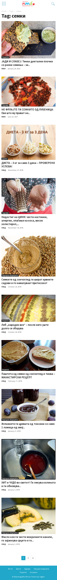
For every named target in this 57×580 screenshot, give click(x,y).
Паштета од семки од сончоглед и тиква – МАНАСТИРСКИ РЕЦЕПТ (28, 375)
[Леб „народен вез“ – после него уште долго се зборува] (28, 308)
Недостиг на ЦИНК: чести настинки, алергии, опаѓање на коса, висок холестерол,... (24, 220)
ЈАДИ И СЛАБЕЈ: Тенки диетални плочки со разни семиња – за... (27, 63)
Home (4, 11)
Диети (4, 159)
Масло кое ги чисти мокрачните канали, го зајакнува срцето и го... (27, 538)
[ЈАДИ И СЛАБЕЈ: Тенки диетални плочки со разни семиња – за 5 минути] (28, 39)
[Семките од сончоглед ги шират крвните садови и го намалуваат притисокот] (28, 256)
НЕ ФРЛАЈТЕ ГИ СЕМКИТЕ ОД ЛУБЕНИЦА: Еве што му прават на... (27, 111)
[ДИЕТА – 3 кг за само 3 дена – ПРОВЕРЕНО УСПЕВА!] (28, 142)
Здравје (5, 105)
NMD (3, 68)
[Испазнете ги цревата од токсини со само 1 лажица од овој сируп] (28, 405)
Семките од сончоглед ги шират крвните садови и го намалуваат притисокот (27, 281)
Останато (33, 572)
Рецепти (5, 57)
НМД (3, 170)
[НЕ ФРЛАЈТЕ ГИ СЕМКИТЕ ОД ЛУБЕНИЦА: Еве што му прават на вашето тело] (28, 91)
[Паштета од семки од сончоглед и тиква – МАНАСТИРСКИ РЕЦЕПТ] (28, 355)
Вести (10, 569)
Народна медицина (10, 275)
